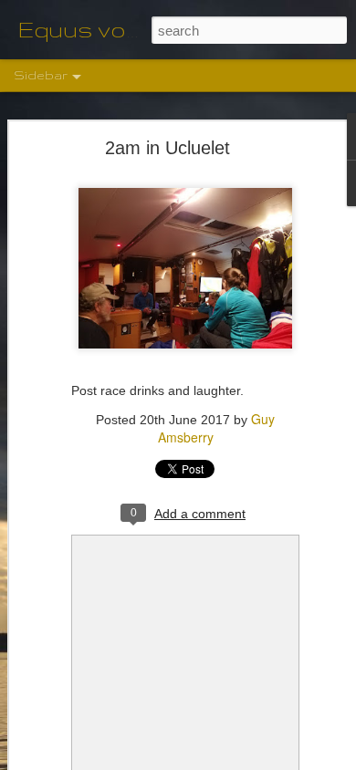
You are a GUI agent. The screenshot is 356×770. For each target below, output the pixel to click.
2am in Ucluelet (167, 148)
